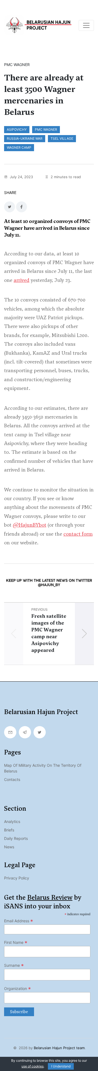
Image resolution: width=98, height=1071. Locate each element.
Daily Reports (16, 838)
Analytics (12, 821)
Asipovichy (17, 129)
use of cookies (33, 1066)
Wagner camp (19, 147)
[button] (84, 634)
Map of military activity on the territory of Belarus (42, 768)
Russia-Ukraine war (24, 138)
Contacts (12, 779)
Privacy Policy (16, 878)
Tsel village (62, 138)
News (9, 847)
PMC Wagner (46, 129)
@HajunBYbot (29, 524)
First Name (15, 942)
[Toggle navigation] (86, 25)
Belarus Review (49, 897)
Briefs (9, 830)
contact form (78, 533)
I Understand (61, 1066)
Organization (17, 988)
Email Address (18, 921)
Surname (14, 965)
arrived (21, 280)
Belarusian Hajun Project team (59, 1048)
